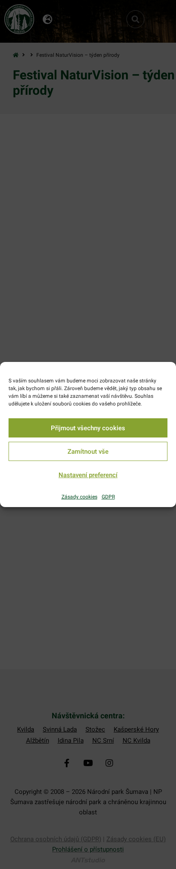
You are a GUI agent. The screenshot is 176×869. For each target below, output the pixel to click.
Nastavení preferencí (88, 475)
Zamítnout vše (88, 451)
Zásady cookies (79, 497)
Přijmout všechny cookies (88, 428)
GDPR (108, 497)
